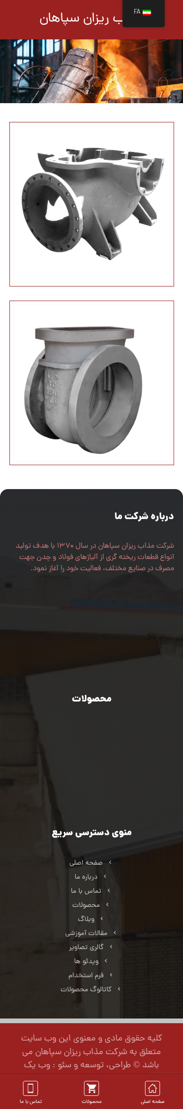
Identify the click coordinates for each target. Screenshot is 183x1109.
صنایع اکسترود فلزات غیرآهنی (86, 800)
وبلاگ (86, 919)
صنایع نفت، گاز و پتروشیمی (86, 786)
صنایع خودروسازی (86, 744)
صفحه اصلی (86, 863)
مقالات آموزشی (86, 933)
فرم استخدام (86, 976)
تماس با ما (86, 891)
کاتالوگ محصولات (86, 990)
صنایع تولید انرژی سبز (86, 758)
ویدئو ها (86, 962)
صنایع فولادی (86, 729)
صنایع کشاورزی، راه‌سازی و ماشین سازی (86, 814)
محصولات (86, 905)
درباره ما (86, 877)
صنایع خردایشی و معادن (86, 772)
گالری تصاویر (86, 948)
